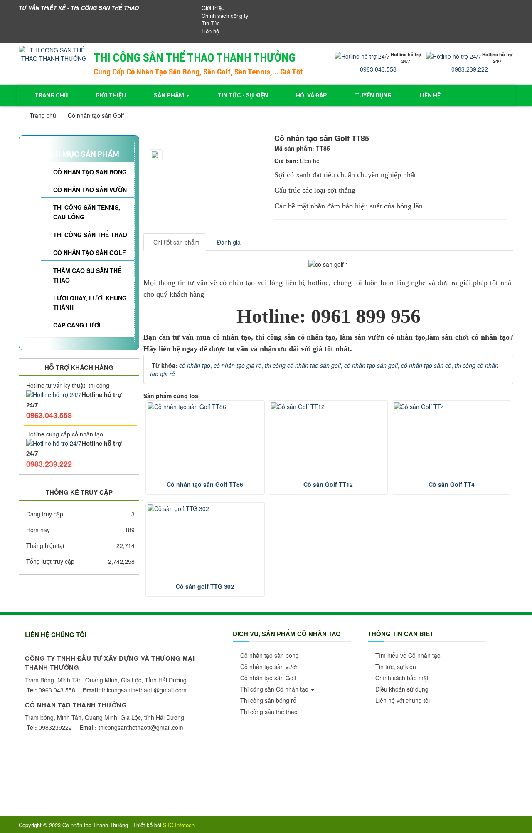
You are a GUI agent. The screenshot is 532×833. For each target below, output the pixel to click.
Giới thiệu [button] (111, 95)
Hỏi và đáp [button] (311, 95)
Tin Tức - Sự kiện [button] (242, 95)
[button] (269, 655)
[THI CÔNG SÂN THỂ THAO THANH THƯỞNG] (54, 53)
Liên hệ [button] (430, 95)
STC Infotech (179, 825)
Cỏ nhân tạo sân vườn (90, 190)
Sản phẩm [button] (169, 95)
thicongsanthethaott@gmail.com (135, 690)
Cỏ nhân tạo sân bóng (90, 172)
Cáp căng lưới (77, 325)
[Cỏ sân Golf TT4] (451, 406)
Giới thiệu (213, 8)
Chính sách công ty (225, 16)
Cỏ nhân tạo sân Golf (89, 252)
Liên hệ (210, 31)
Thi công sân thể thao (90, 235)
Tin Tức (211, 23)
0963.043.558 (378, 69)
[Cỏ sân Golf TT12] (328, 406)
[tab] (174, 242)
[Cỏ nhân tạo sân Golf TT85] (209, 137)
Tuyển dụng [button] (373, 95)
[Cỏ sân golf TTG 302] (205, 508)
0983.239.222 (469, 69)
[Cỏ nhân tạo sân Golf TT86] (205, 406)
